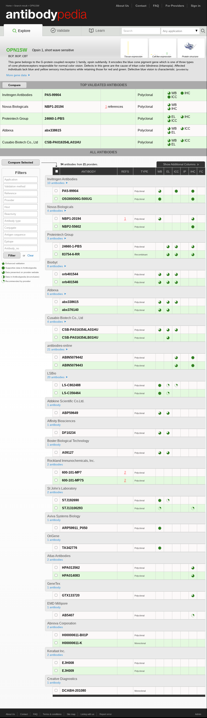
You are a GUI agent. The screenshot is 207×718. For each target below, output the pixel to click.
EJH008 (68, 663)
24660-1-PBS (54, 118)
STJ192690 (70, 500)
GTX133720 (71, 595)
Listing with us (87, 714)
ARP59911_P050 (74, 528)
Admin (198, 714)
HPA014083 (71, 575)
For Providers (175, 5)
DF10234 (69, 432)
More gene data (16, 75)
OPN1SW (34, 5)
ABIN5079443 (72, 365)
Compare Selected (20, 162)
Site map (71, 714)
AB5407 (68, 615)
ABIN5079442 (72, 357)
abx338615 (53, 130)
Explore (24, 31)
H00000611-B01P (75, 635)
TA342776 (69, 547)
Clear (30, 255)
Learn (100, 31)
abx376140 (70, 310)
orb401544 (70, 274)
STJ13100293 (72, 508)
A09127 (68, 452)
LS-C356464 (71, 393)
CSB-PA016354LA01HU (63, 142)
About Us (122, 5)
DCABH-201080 (74, 690)
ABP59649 (70, 413)
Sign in (196, 5)
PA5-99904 (53, 95)
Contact (141, 5)
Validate (63, 31)
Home (9, 5)
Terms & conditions (52, 714)
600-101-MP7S (73, 480)
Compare (14, 85)
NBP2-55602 (71, 226)
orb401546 (70, 282)
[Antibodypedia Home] (50, 17)
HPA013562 (71, 567)
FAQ (156, 5)
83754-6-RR (71, 254)
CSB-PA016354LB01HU (80, 337)
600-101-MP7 (72, 472)
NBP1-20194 (54, 106)
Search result (20, 5)
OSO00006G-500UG (77, 199)
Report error (106, 714)
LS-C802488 (71, 385)
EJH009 (68, 670)
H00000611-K (72, 643)
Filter (11, 255)
